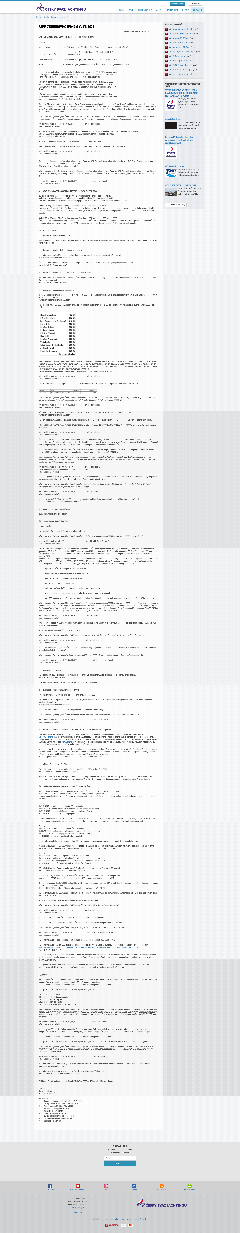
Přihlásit (198, 10)
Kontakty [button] (185, 10)
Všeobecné (117, 1153)
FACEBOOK (50, 1190)
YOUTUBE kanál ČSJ (78, 1190)
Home (38, 17)
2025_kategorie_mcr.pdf (180, 61)
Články (46, 17)
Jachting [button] (122, 10)
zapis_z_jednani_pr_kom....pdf (182, 74)
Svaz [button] (131, 10)
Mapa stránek (189, 1190)
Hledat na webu (196, 4)
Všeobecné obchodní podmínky (105, 1219)
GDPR (122, 1219)
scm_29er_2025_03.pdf (180, 43)
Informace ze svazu (59, 17)
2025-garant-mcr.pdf (179, 56)
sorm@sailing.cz (68, 742)
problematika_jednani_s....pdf (181, 70)
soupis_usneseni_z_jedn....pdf (182, 29)
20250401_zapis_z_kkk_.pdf (181, 65)
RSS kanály (161, 1190)
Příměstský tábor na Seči (175, 166)
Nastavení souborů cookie (136, 1219)
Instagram (106, 1190)
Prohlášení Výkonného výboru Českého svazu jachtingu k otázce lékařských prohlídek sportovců (181, 140)
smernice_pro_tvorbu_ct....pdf (182, 34)
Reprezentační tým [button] (144, 10)
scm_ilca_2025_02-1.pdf (180, 38)
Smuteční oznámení (173, 119)
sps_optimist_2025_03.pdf (180, 47)
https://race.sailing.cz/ (47, 737)
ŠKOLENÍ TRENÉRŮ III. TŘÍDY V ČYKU (181, 185)
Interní (126, 1153)
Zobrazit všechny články (177, 205)
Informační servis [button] (172, 10)
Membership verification (178, 4)
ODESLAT (120, 1164)
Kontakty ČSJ (78, 1212)
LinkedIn (134, 1190)
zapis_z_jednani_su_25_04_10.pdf (183, 52)
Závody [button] (158, 10)
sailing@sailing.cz (78, 1208)
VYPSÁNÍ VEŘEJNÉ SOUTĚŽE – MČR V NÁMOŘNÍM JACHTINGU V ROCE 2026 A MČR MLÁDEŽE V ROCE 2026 (181, 93)
